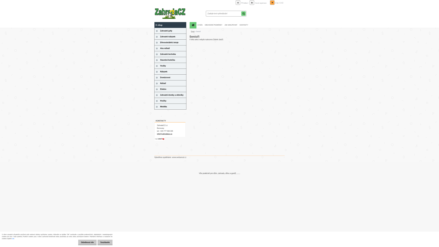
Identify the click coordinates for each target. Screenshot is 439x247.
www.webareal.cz (179, 157)
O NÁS (200, 25)
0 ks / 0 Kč (279, 3)
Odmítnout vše (87, 242)
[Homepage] (193, 25)
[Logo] (170, 13)
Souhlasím (105, 242)
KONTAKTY (244, 25)
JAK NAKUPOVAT (231, 25)
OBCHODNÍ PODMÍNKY (213, 25)
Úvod (192, 31)
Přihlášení (245, 3)
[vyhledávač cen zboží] (160, 138)
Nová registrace (260, 3)
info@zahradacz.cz (164, 134)
